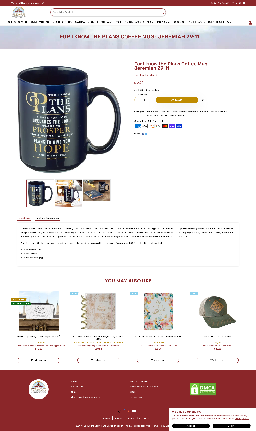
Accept (191, 425)
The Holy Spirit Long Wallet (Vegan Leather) (38, 336)
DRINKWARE (165, 111)
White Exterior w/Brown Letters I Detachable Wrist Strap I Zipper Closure (38, 345)
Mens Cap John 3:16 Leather (217, 336)
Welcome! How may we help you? (27, 2)
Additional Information (48, 218)
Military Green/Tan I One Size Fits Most (217, 345)
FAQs (213, 2)
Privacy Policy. (242, 418)
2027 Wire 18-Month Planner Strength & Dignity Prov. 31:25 (98, 337)
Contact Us (224, 2)
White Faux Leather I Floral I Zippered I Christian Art (158, 345)
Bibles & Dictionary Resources (85, 397)
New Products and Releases (144, 386)
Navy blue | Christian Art (147, 75)
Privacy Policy (133, 418)
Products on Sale (139, 381)
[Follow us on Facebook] (143, 134)
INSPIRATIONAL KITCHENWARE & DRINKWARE (167, 115)
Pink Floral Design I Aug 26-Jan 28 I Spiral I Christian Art (98, 345)
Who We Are (76, 386)
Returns (106, 418)
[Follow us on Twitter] (146, 134)
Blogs (133, 391)
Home (73, 381)
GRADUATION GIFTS (218, 111)
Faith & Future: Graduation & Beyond (190, 111)
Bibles (73, 391)
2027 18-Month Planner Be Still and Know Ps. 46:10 (158, 336)
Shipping (119, 418)
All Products (152, 111)
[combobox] (108, 12)
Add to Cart (39, 360)
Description (24, 218)
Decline (232, 425)
